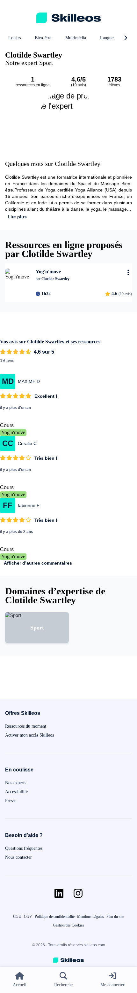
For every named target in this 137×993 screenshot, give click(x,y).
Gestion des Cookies (68, 925)
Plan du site (115, 916)
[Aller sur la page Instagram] (78, 893)
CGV (28, 916)
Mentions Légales (90, 916)
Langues (107, 37)
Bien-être (43, 37)
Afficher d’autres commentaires (38, 563)
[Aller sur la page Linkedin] (58, 893)
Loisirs (14, 37)
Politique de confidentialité (55, 916)
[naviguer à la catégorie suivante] (126, 38)
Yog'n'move (13, 432)
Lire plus (17, 216)
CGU (17, 916)
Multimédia (75, 37)
